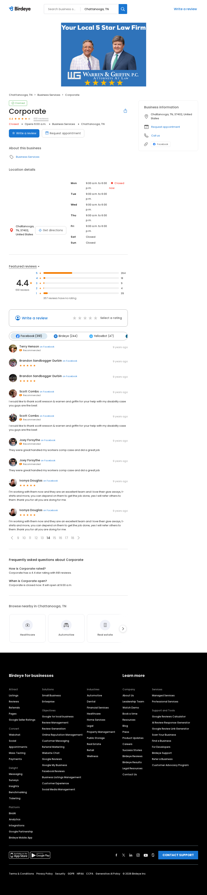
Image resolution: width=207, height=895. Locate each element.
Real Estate (94, 744)
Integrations (16, 825)
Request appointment (65, 133)
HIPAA (80, 873)
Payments (15, 759)
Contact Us (130, 774)
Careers (127, 744)
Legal (90, 726)
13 (42, 538)
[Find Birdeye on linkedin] (130, 855)
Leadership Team (133, 701)
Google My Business (54, 765)
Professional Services (165, 701)
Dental (91, 701)
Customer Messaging (55, 741)
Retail (90, 750)
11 (30, 538)
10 (24, 538)
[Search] (123, 9)
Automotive (94, 695)
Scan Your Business (164, 734)
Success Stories (132, 750)
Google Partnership (21, 831)
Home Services (96, 719)
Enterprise (48, 701)
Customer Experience (55, 783)
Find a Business (161, 741)
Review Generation (54, 728)
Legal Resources (133, 768)
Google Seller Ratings (22, 719)
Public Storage (96, 738)
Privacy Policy (44, 873)
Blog (125, 726)
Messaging (15, 774)
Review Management (55, 722)
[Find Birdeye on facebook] (116, 855)
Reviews (14, 701)
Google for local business (58, 716)
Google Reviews (52, 759)
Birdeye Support (162, 753)
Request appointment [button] (165, 127)
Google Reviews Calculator (169, 716)
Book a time (130, 713)
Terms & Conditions (21, 873)
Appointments (18, 747)
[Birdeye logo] (20, 9)
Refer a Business (162, 759)
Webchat (14, 734)
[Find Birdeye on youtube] (146, 855)
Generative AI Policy (108, 873)
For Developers (161, 747)
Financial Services (98, 707)
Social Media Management (58, 789)
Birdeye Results (132, 762)
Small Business (51, 695)
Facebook (162, 144)
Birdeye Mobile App (20, 837)
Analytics (14, 819)
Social (12, 741)
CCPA (89, 873)
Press (126, 732)
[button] (12, 538)
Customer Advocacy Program (170, 765)
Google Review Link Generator (170, 728)
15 (54, 538)
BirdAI (12, 813)
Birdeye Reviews (133, 756)
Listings (13, 695)
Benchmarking (18, 792)
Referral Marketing (53, 747)
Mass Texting (17, 753)
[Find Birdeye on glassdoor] (153, 855)
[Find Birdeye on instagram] (138, 855)
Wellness (92, 756)
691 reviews (41, 118)
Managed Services (163, 695)
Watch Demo (131, 707)
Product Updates (133, 738)
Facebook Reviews (53, 771)
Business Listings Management (61, 777)
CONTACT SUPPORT (178, 855)
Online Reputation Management (62, 734)
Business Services (48, 95)
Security (60, 873)
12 (36, 538)
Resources (129, 719)
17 (66, 538)
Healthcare (94, 713)
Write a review (185, 9)
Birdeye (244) (68, 336)
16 (60, 538)
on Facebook (47, 346)
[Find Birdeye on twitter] (123, 855)
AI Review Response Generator (171, 722)
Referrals (14, 707)
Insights (14, 786)
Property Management (101, 732)
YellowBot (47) (104, 336)
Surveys (14, 780)
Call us (155, 135)
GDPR (71, 873)
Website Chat (51, 753)
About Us (128, 695)
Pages (13, 713)
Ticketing (14, 798)
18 (72, 538)
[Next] (123, 628)
